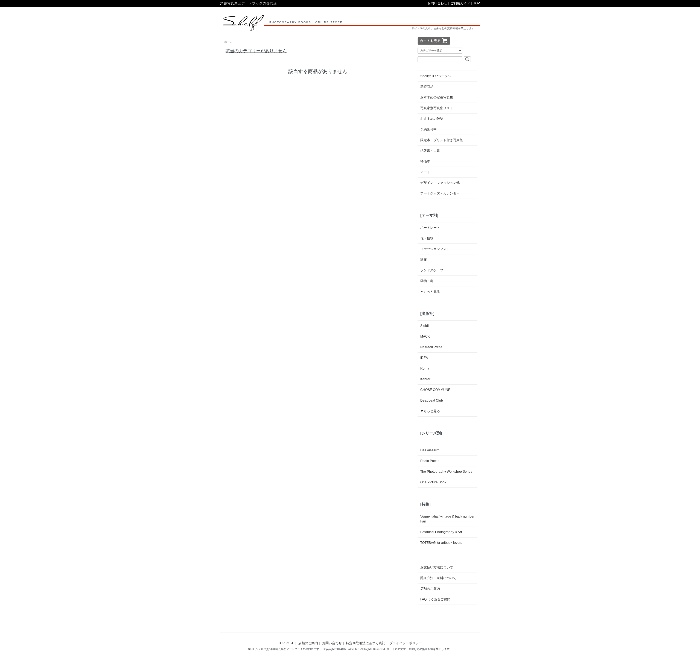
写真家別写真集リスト (436, 108)
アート (425, 172)
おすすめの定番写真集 (436, 97)
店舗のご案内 (430, 589)
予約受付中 (428, 129)
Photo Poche (429, 461)
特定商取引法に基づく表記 (365, 643)
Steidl (424, 326)
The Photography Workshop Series (446, 472)
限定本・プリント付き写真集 (441, 140)
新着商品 (426, 87)
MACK (425, 336)
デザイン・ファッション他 (440, 183)
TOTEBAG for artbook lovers (441, 543)
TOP (476, 3)
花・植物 (426, 238)
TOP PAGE (286, 643)
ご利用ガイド (460, 3)
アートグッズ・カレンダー (440, 193)
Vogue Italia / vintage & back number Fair (447, 519)
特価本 (425, 161)
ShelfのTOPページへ (435, 76)
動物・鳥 (426, 281)
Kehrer (425, 379)
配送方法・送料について (438, 578)
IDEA (424, 358)
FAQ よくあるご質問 (435, 599)
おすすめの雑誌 (431, 119)
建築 (423, 260)
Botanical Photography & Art (441, 532)
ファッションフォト (435, 249)
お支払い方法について (436, 567)
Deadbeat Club (431, 400)
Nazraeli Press (431, 347)
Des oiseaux (429, 450)
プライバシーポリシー (405, 643)
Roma (424, 368)
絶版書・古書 (430, 151)
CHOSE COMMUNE (435, 390)
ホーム (228, 41)
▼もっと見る (430, 292)
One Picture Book (433, 482)
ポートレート (430, 228)
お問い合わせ (437, 3)
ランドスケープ (431, 270)
